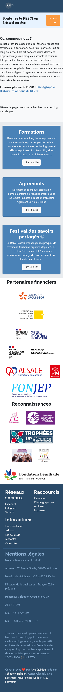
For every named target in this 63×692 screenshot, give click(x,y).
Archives (39, 506)
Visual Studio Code (28, 678)
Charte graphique (44, 502)
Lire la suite (31, 162)
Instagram (10, 508)
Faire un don (53, 20)
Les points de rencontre (12, 537)
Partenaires (40, 498)
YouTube (9, 512)
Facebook (10, 504)
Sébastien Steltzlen (15, 674)
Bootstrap (10, 678)
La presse (39, 510)
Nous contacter (14, 526)
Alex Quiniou (38, 670)
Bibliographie (45, 87)
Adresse (9, 530)
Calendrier (11, 543)
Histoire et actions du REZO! (19, 91)
